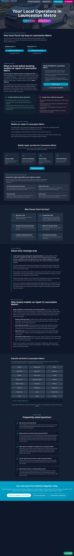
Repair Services (46, 1)
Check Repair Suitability (37, 168)
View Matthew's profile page (57, 495)
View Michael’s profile (37, 53)
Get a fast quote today (39, 495)
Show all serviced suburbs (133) (20, 400)
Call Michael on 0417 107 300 (37, 50)
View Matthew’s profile (14, 53)
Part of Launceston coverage (19, 121)
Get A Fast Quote (58, 1)
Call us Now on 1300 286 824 (56, 87)
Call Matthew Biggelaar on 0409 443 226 (19, 495)
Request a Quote (56, 84)
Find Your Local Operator (34, 1)
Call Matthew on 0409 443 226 (14, 50)
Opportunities (68, 553)
